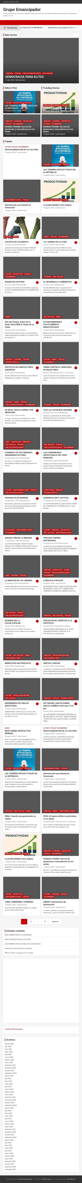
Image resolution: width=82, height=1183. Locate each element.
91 (45, 922)
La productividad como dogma (57, 108)
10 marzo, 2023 (10, 709)
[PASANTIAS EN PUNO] (21, 268)
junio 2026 (8, 1049)
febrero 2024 (9, 1124)
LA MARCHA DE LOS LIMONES (18, 580)
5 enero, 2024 (9, 415)
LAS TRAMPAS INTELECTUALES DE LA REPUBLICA (21, 106)
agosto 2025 (9, 1076)
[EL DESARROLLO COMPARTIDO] (60, 268)
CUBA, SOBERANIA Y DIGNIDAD (19, 902)
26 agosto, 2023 (48, 583)
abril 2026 (8, 1054)
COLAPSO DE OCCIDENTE (17, 242)
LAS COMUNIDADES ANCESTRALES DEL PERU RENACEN (55, 455)
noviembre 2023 (10, 1132)
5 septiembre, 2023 (11, 583)
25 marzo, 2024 (10, 285)
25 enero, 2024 (48, 285)
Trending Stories (51, 88)
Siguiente (55, 922)
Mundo (8, 73)
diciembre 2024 (10, 1097)
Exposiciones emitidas (61, 655)
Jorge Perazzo (22, 110)
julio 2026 (8, 1046)
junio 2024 (8, 1113)
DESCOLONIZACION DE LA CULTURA (21, 149)
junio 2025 (8, 1081)
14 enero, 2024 (10, 330)
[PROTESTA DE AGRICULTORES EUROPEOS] (21, 353)
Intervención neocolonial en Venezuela (46, 28)
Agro (7, 442)
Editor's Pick (11, 88)
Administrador (19, 80)
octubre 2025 (9, 1071)
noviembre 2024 (10, 1100)
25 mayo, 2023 (48, 626)
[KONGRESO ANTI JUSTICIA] (60, 484)
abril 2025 (8, 1087)
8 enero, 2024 (48, 373)
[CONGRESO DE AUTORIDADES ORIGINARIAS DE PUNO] (21, 438)
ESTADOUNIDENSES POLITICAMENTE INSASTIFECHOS (52, 324)
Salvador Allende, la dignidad (18, 538)
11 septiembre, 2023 (50, 501)
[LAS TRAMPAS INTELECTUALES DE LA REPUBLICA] (21, 759)
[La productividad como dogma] (21, 845)
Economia (17, 121)
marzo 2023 (9, 1153)
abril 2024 (8, 1119)
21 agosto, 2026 (10, 110)
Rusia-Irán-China (16, 77)
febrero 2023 (9, 1156)
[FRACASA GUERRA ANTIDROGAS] (60, 524)
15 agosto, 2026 (48, 110)
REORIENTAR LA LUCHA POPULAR (13, 621)
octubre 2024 (9, 1103)
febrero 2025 (9, 1092)
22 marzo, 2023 (48, 666)
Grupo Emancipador (22, 9)
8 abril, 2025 (9, 80)
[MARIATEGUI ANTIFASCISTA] (21, 649)
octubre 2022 (9, 1164)
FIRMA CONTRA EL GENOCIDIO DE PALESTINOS (57, 368)
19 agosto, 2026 (10, 210)
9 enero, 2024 (9, 373)
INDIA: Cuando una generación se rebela (19, 953)
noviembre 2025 (10, 1068)
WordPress (71, 1179)
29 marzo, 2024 (10, 245)
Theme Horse (46, 1179)
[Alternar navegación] (6, 22)
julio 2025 (8, 1079)
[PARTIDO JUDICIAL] (60, 649)
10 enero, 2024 (48, 330)
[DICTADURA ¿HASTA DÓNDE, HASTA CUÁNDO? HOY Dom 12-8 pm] (60, 689)
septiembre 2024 (11, 1105)
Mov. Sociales (58, 276)
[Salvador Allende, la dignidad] (21, 524)
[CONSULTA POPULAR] (60, 566)
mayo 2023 (9, 1148)
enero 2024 (9, 1127)
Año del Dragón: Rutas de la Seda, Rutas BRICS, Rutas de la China (19, 324)
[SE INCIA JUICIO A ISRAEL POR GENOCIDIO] (21, 396)
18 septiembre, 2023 (50, 461)
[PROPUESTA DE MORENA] (21, 484)
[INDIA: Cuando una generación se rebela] (21, 802)
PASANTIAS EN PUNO (15, 282)
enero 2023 (9, 1159)
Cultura (8, 103)
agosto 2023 (9, 1140)
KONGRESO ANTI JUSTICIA (55, 498)
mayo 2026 (9, 1052)
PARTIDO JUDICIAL (52, 663)
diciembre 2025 (10, 1065)
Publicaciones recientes (29, 73)
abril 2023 (8, 1151)
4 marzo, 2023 (48, 711)
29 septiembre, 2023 (50, 413)
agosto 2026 (9, 1044)
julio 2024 (8, 1111)
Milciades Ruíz (59, 285)
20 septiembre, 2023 (12, 458)
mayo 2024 (9, 1116)
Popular (16, 73)
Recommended (45, 73)
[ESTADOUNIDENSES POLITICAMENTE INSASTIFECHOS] (60, 308)
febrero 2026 (9, 1060)
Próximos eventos (12, 362)
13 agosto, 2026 (48, 907)
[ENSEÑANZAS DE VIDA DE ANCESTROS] (21, 689)
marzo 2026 (9, 1057)
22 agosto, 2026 (10, 736)
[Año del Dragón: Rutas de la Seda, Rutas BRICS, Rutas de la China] (21, 308)
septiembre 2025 (11, 1073)
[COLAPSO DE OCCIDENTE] (21, 228)
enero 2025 (9, 1095)
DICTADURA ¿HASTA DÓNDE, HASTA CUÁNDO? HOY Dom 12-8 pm (58, 706)
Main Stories (11, 35)
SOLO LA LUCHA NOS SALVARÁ (57, 410)
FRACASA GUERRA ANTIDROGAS (52, 539)
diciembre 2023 (10, 1129)
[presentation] (74, 34)
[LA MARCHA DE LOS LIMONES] (21, 566)
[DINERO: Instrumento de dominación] (60, 888)
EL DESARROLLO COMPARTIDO (57, 282)
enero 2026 (9, 1063)
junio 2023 (8, 1145)
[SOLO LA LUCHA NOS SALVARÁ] (60, 396)
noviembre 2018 (10, 1167)
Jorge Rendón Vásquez (62, 626)
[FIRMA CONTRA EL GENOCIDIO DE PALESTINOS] (60, 353)
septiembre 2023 (11, 1137)
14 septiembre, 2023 (12, 501)
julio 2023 (8, 1143)
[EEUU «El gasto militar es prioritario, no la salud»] (60, 802)
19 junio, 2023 (9, 626)
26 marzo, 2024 (48, 245)
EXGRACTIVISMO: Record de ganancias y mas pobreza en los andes (20, 129)
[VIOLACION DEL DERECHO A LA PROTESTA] (60, 606)
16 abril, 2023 (9, 666)
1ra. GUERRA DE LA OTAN (55, 242)
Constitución (16, 442)
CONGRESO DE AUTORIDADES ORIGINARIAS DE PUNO (18, 453)
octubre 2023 (9, 1135)
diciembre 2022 (10, 1161)
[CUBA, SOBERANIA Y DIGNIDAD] (21, 888)
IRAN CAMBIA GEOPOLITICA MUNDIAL (18, 935)
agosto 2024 (9, 1108)
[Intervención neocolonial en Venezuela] (60, 759)
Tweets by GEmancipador (14, 1029)
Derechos (8, 121)
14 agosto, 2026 (10, 134)
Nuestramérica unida (13, 200)
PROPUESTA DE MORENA (16, 498)
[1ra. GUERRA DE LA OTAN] (60, 228)
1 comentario (69, 373)
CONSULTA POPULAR (53, 580)
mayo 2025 (9, 1084)
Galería (67, 570)
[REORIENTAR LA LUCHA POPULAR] (21, 606)
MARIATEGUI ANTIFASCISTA (18, 663)
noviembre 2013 (10, 1169)
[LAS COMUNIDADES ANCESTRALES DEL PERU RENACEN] (60, 438)
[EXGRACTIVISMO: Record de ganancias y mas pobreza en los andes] (60, 845)
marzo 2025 (9, 1089)
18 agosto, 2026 (10, 821)
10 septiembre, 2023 (50, 543)
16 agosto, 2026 (48, 821)
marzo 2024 (9, 1121)
